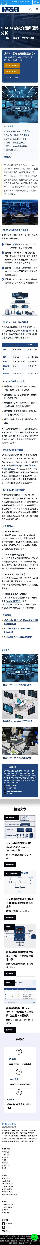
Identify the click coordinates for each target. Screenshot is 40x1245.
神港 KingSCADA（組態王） (25, 465)
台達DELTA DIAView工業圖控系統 (17, 758)
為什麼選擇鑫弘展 (7, 1205)
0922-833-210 (11, 785)
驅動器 (14, 776)
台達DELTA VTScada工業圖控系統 (17, 685)
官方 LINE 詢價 (13, 78)
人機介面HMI (6, 1154)
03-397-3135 (11, 788)
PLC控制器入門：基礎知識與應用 (18, 637)
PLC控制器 (20, 776)
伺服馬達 (27, 776)
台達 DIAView (9, 469)
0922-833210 (13, 65)
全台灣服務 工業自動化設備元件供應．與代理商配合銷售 (20, 1236)
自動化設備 (22, 1241)
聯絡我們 (5, 1210)
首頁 (8, 38)
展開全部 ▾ (7, 157)
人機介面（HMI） (28, 331)
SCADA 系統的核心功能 (16, 139)
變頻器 (8, 776)
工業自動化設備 (28, 38)
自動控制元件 (30, 1133)
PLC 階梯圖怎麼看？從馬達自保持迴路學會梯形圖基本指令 (19, 903)
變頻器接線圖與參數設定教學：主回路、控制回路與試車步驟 (19, 956)
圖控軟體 (29, 1238)
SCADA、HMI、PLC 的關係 (18, 135)
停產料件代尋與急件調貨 (10, 1194)
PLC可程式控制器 (11, 873)
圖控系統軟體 (10, 817)
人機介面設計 (21, 780)
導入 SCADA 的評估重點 (16, 146)
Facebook (9, 1223)
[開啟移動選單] (37, 9)
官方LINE (9, 793)
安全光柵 (28, 1243)
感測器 (16, 244)
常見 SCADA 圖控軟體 (15, 143)
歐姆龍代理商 (16, 1130)
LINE (7, 1227)
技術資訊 (16, 38)
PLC (15, 253)
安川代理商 (24, 1130)
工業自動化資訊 (7, 1207)
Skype (8, 1231)
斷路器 (7, 1241)
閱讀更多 (10, 864)
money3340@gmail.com (15, 791)
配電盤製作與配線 (7, 1192)
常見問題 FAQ (12, 150)
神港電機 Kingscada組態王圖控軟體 (17, 721)
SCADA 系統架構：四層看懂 (18, 131)
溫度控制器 (5, 1165)
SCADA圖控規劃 (7, 1186)
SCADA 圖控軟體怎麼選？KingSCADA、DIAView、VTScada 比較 (19, 847)
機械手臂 (29, 1241)
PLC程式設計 (6, 1181)
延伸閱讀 (10, 154)
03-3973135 (13, 71)
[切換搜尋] (30, 9)
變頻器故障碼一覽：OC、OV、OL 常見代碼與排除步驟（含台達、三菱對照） (19, 1012)
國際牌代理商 (9, 1133)
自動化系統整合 (7, 1189)
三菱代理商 (7, 1130)
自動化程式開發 (7, 1178)
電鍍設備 (21, 1243)
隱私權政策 (5, 1213)
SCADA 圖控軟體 (13, 601)
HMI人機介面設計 (7, 1184)
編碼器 (4, 1168)
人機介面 (2, 1238)
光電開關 (5, 1162)
